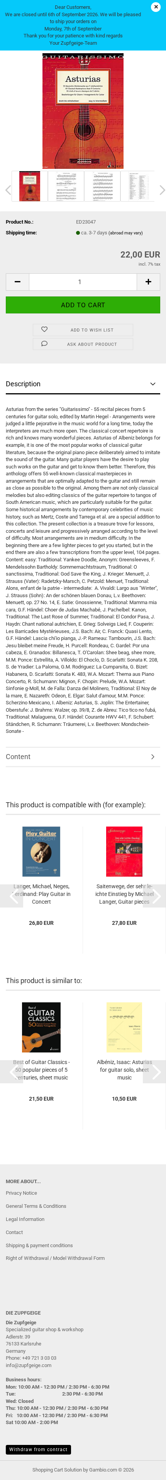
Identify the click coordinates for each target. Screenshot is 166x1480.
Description (23, 384)
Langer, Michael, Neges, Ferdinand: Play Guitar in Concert (41, 894)
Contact (14, 1232)
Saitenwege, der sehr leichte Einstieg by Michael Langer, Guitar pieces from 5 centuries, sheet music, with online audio (124, 894)
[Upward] (144, 1468)
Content (18, 757)
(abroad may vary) (125, 233)
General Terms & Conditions (36, 1206)
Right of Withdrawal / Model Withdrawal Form (55, 1258)
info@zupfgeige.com (28, 1365)
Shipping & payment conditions (39, 1245)
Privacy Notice (21, 1193)
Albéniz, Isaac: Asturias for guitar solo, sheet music (124, 1070)
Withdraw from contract (38, 1449)
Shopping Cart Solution (57, 1470)
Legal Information (25, 1219)
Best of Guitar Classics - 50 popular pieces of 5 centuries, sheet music (41, 1070)
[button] (17, 282)
